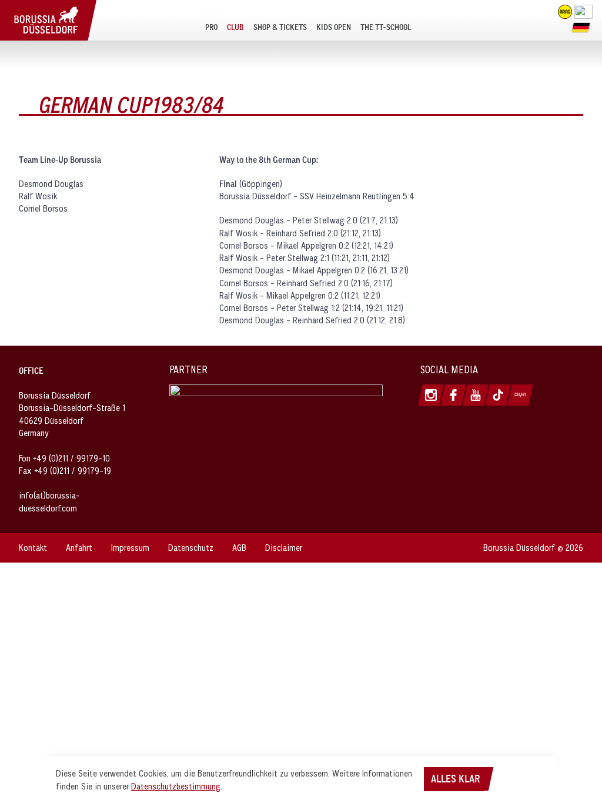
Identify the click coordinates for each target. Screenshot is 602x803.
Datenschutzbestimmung (175, 786)
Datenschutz (190, 547)
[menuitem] (211, 27)
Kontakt (33, 547)
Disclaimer (283, 547)
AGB (239, 547)
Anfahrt (79, 547)
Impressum (130, 547)
